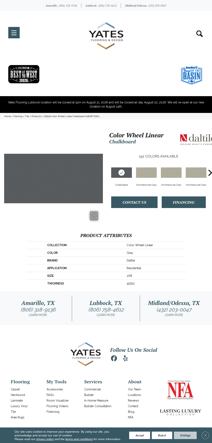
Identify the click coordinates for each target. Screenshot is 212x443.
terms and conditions (79, 439)
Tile (27, 116)
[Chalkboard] (121, 172)
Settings (185, 435)
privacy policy (45, 439)
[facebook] (114, 358)
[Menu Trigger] (14, 32)
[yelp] (125, 358)
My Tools (56, 382)
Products (36, 116)
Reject (162, 435)
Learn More (38, 315)
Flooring (17, 116)
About (135, 382)
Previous (107, 167)
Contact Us (134, 202)
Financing (183, 202)
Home (7, 116)
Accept (139, 435)
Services (93, 382)
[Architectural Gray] (146, 172)
